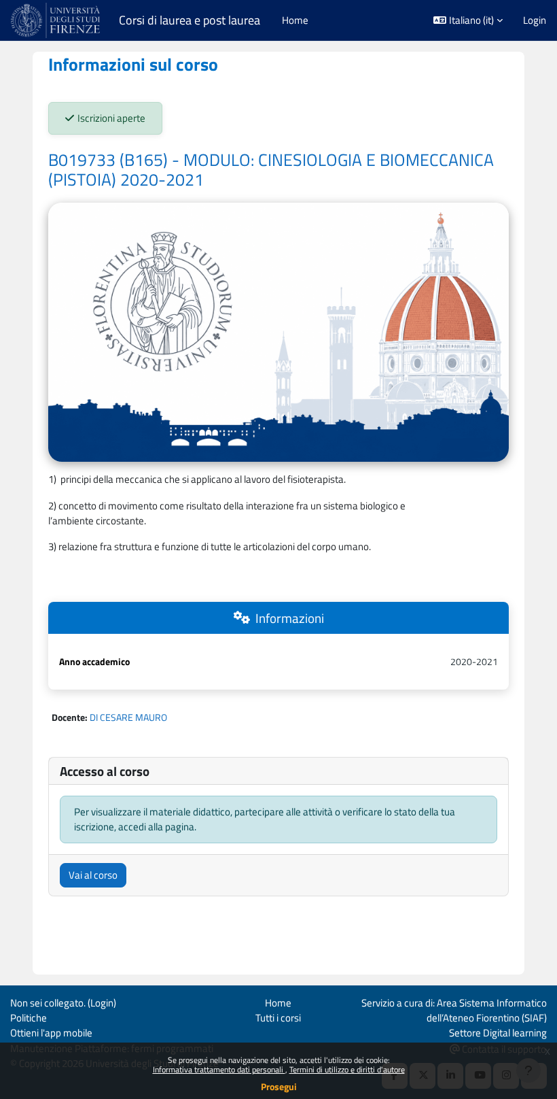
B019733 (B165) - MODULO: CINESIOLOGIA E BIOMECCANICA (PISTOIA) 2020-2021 (271, 170)
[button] (468, 20)
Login (534, 20)
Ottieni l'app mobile (51, 1033)
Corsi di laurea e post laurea (189, 20)
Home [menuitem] (295, 20)
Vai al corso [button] (93, 875)
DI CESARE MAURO (128, 717)
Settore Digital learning (498, 1033)
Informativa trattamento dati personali (219, 1069)
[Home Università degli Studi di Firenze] (57, 20)
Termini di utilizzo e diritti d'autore (347, 1069)
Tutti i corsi (278, 1018)
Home (278, 1003)
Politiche (28, 1018)
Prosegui (279, 1086)
